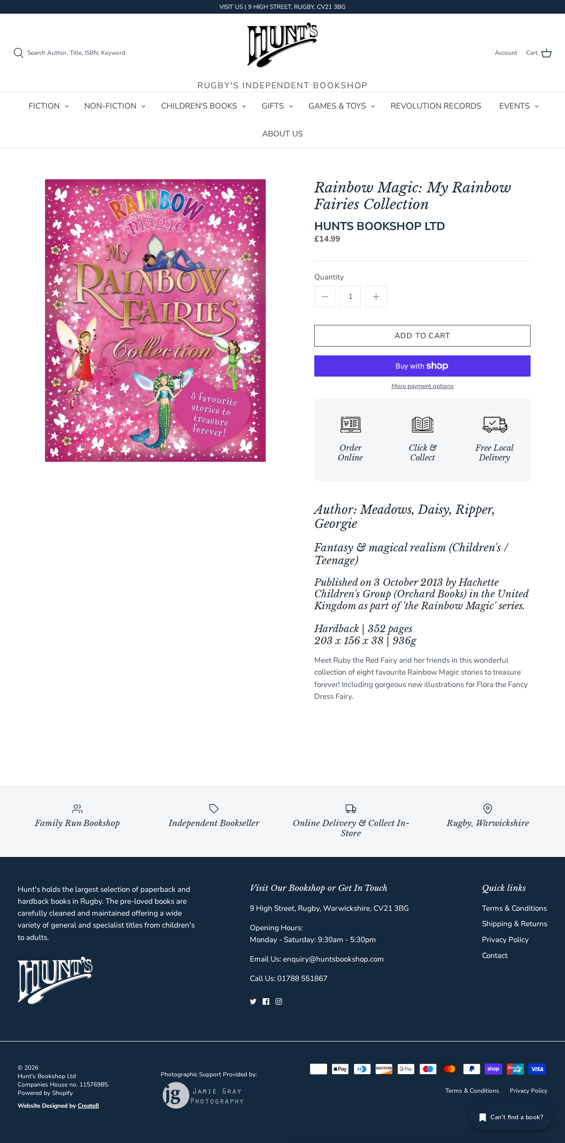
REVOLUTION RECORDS (436, 106)
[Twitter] (253, 1001)
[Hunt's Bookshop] (282, 45)
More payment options (423, 386)
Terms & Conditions (514, 908)
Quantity (329, 277)
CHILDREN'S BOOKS (199, 106)
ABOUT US (282, 133)
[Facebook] (266, 1001)
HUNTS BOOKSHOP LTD (379, 226)
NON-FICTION (110, 106)
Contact (495, 956)
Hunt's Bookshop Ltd (47, 1076)
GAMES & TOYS (337, 106)
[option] (155, 320)
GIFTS (273, 106)
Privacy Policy (505, 940)
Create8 (88, 1106)
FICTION (44, 106)
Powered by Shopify (45, 1093)
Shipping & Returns (514, 924)
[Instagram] (278, 1001)
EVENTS (514, 106)
